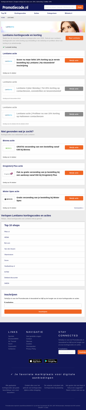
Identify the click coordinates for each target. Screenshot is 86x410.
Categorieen (52, 13)
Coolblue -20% (48, 1)
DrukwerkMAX (13, 339)
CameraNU (12, 346)
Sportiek (11, 336)
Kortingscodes (20, 13)
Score (6, 260)
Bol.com (7, 243)
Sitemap (29, 341)
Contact (29, 339)
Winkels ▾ (68, 13)
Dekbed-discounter (11, 277)
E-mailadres (8, 302)
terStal (6, 272)
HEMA (6, 237)
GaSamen (11, 349)
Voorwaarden (78, 208)
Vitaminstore (8, 254)
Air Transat (12, 341)
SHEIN (6, 283)
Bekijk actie (74, 60)
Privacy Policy (31, 349)
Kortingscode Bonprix (7, 1)
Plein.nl (7, 231)
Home (3, 17)
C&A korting (39, 1)
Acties (36, 13)
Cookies (29, 344)
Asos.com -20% (31, 1)
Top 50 (3, 13)
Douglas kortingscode (20, 1)
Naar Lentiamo (74, 38)
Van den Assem (9, 249)
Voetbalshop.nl (9, 266)
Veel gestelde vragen (33, 336)
